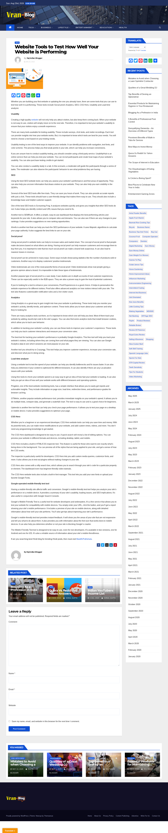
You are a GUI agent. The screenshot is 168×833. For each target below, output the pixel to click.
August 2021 (134, 539)
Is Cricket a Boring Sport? (139, 178)
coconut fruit (134, 237)
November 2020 (135, 598)
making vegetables (136, 311)
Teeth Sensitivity (135, 367)
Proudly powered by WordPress (17, 816)
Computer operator (150, 237)
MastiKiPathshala (84, 539)
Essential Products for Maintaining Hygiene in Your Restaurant (140, 766)
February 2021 (134, 578)
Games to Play (135, 260)
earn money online (136, 251)
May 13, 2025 (18, 769)
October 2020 (134, 604)
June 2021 (133, 552)
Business (46, 27)
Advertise (135, 816)
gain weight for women (138, 255)
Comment (13, 622)
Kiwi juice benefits (136, 302)
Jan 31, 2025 (95, 769)
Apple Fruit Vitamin (136, 218)
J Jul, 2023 (94, 598)
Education (106, 27)
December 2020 (135, 591)
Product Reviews (143, 321)
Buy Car (154, 232)
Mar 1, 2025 (57, 769)
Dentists (144, 241)
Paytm (131, 321)
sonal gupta (71, 598)
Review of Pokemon (137, 330)
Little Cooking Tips (136, 307)
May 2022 (132, 513)
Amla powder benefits (137, 213)
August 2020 (134, 617)
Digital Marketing (135, 246)
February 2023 (134, 468)
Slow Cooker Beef (136, 344)
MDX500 (150, 311)
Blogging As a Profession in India (24, 588)
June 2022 (133, 507)
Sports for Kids (135, 358)
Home (20, 27)
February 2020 (134, 650)
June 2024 (133, 422)
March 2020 (133, 643)
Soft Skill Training (136, 349)
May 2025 (132, 396)
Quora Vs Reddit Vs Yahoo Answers (62, 592)
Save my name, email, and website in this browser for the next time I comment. (45, 721)
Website (12, 705)
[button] (160, 27)
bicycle (132, 227)
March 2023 (133, 461)
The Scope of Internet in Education (143, 162)
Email (12, 689)
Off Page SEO (146, 316)
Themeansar (48, 816)
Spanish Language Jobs (138, 353)
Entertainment (84, 27)
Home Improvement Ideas (139, 274)
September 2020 (135, 611)
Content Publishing (122, 816)
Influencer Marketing (137, 279)
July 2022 (132, 500)
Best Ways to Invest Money (140, 147)
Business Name (143, 227)
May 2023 (132, 455)
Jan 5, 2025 (134, 769)
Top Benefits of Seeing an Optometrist (99, 764)
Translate (143, 50)
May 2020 (132, 630)
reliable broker (135, 325)
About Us (97, 816)
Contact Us (156, 816)
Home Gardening (136, 269)
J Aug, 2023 (56, 598)
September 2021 (135, 533)
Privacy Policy (108, 816)
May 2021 (132, 559)
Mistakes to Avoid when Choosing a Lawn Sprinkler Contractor (23, 766)
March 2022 (133, 526)
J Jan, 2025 (17, 594)
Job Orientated (135, 297)
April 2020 (132, 637)
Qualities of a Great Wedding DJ (142, 88)
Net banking (134, 316)
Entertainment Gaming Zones (141, 194)
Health (123, 27)
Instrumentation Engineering (140, 283)
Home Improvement (17, 758)
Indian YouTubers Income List (100, 592)
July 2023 (132, 448)
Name (12, 673)
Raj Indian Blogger (34, 58)
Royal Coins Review (137, 335)
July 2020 (132, 624)
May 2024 (132, 428)
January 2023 (134, 474)
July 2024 (132, 415)
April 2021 (132, 565)
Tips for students (136, 372)
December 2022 (135, 481)
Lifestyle (63, 27)
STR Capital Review (137, 363)
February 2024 (134, 435)
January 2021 (134, 585)
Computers (133, 241)
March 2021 (133, 572)
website (34, 120)
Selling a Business (136, 339)
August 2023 (134, 442)
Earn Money (149, 246)
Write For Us (145, 816)
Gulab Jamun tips (136, 265)
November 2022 (135, 487)
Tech (31, 27)
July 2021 (132, 546)
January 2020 (134, 656)
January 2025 (134, 409)
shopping (149, 339)
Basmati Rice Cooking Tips (139, 223)
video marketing (135, 377)
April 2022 (132, 520)
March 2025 (133, 402)
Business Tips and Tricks (138, 232)
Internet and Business (137, 293)
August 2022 (134, 494)
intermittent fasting (136, 288)
